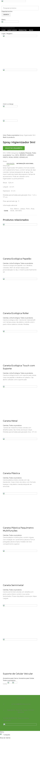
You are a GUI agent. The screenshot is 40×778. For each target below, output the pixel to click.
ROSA (11, 157)
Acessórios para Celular (26, 678)
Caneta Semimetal (13, 585)
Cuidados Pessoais (25, 153)
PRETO (5, 157)
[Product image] (20, 655)
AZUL (17, 155)
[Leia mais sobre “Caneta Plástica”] (5, 490)
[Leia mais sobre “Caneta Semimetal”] (5, 602)
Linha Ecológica (14, 263)
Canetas (5, 263)
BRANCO (23, 155)
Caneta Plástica (11, 473)
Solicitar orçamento (13, 148)
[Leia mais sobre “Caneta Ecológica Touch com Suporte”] (5, 383)
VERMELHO (23, 157)
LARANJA (30, 155)
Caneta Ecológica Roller (16, 313)
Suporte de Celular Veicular (18, 673)
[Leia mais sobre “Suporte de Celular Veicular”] (5, 688)
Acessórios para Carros (10, 678)
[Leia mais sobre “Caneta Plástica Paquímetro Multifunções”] (5, 547)
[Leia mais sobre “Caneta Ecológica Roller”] (5, 327)
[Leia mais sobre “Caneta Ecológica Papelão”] (5, 275)
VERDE (16, 157)
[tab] (10, 163)
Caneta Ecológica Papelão (17, 258)
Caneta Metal (10, 421)
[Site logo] (13, 3)
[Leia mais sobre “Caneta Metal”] (5, 435)
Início (5, 135)
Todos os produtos (13, 135)
